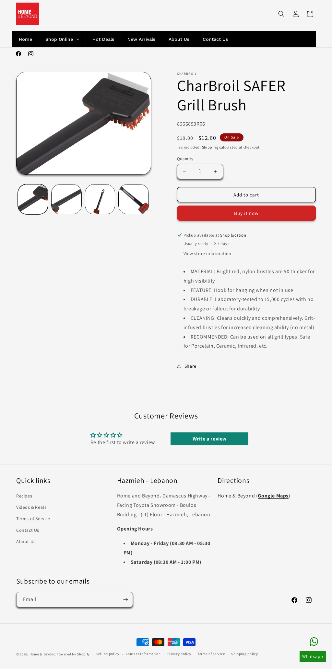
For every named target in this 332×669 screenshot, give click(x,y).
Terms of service (211, 654)
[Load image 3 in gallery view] (100, 199)
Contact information (143, 654)
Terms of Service (33, 518)
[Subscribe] (125, 599)
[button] (281, 14)
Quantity (185, 159)
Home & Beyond (43, 654)
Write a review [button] (210, 438)
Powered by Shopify (73, 654)
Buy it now (246, 213)
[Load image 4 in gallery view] (133, 199)
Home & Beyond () (254, 495)
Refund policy (107, 654)
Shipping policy (244, 654)
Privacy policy (179, 654)
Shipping (210, 147)
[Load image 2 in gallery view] (66, 199)
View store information (207, 253)
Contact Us (27, 530)
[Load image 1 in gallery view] (33, 199)
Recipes (24, 496)
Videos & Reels (31, 507)
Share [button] (190, 366)
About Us (26, 541)
